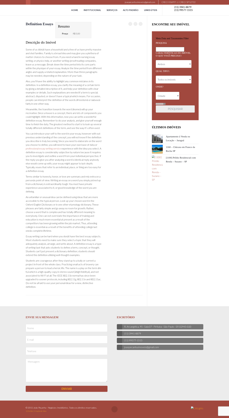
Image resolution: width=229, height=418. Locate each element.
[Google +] (141, 24)
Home (74, 10)
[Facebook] (28, 2)
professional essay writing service (43, 148)
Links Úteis (150, 10)
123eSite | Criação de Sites (36, 411)
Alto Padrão (130, 10)
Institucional (92, 10)
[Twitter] (135, 24)
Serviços (112, 10)
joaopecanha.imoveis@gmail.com (139, 2)
